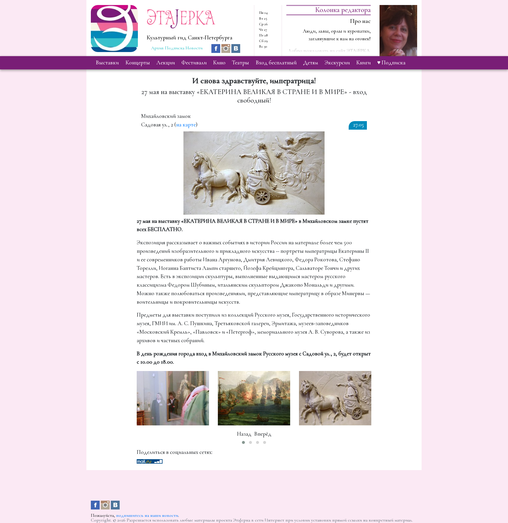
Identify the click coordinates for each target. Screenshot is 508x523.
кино (219, 62)
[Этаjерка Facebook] (216, 47)
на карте (186, 124)
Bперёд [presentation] (262, 433)
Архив (157, 48)
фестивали (194, 62)
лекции (165, 62)
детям (310, 62)
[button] (243, 442)
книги (363, 62)
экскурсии (337, 62)
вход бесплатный (276, 62)
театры (240, 62)
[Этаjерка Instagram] (226, 47)
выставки (107, 62)
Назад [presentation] (244, 433)
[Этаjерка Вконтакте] (235, 47)
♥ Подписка (391, 62)
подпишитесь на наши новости (147, 515)
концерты (138, 62)
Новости (194, 48)
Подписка (174, 48)
